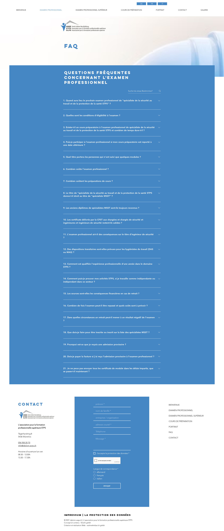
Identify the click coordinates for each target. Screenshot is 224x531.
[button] (131, 10)
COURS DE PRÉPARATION (180, 421)
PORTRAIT (173, 427)
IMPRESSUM (72, 515)
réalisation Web (79, 525)
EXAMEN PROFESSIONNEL (181, 410)
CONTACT (173, 438)
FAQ (171, 432)
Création (67, 525)
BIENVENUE (174, 405)
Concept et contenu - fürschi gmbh (77, 523)
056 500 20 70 (24, 442)
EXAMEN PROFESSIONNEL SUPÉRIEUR (182, 416)
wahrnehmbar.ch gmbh (96, 525)
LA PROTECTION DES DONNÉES (108, 515)
